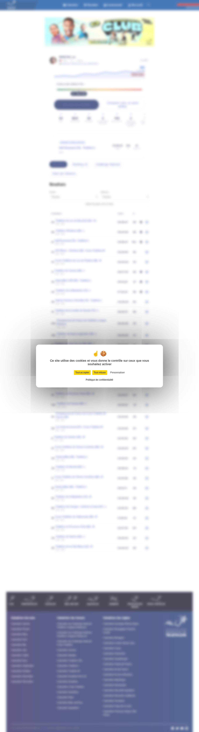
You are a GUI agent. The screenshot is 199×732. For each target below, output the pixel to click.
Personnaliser (117, 372)
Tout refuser (100, 372)
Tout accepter (82, 372)
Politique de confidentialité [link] (99, 380)
